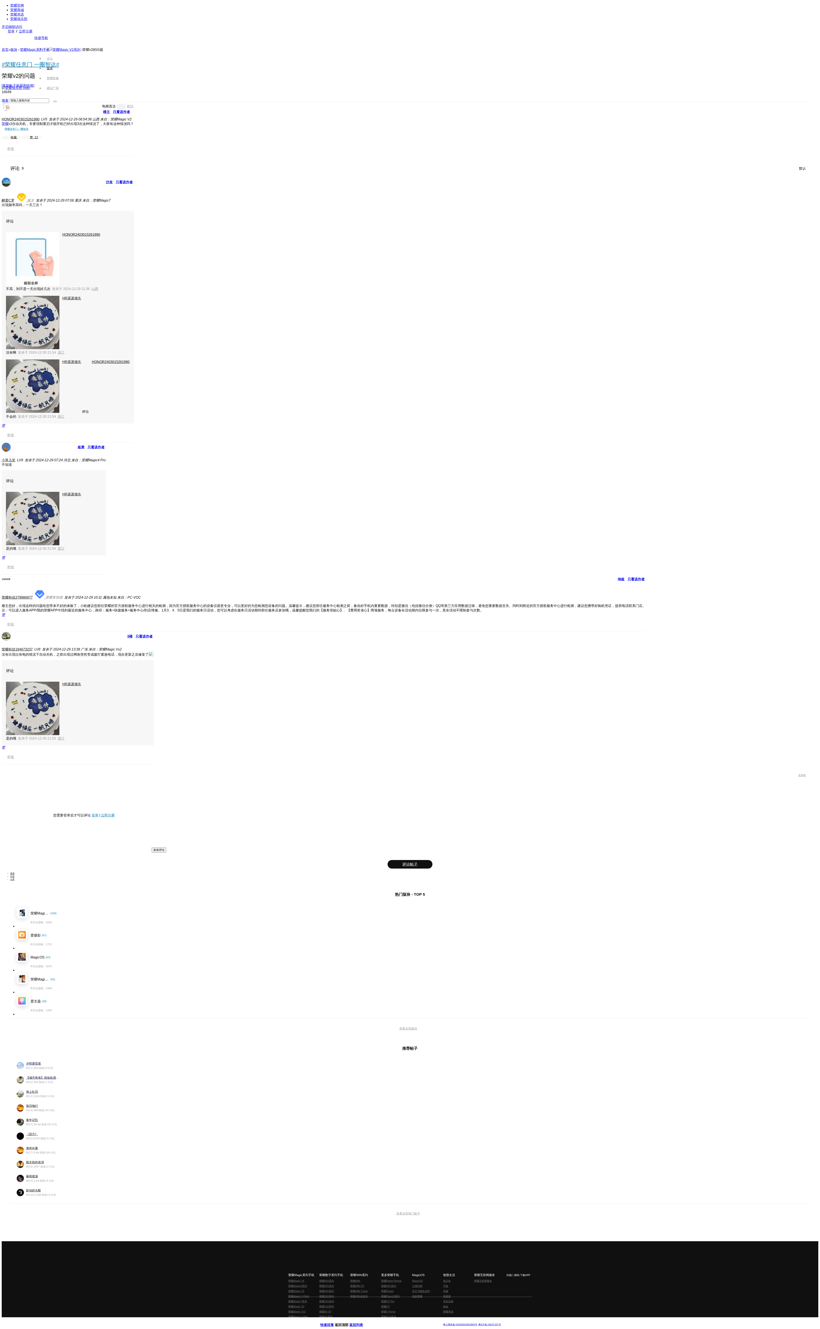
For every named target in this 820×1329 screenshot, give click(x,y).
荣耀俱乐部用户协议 (331, 1321)
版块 (13, 49)
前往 (130, 106)
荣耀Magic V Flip (298, 1316)
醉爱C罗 (8, 200)
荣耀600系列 (326, 1280)
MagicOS (417, 1280)
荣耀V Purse (388, 1311)
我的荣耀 (417, 1296)
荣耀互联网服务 (483, 1280)
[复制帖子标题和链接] (18, 85)
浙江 (61, 352)
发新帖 (802, 775)
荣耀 (5, 124)
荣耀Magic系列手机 (35, 49)
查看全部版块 (408, 1028)
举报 (10, 149)
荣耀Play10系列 (390, 1296)
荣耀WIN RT (357, 1286)
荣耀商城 (17, 10)
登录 (11, 31)
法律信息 (396, 1321)
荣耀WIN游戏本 (359, 1296)
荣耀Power (387, 1291)
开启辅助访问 (12, 27)
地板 (621, 579)
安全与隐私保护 (421, 1291)
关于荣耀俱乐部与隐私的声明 (360, 1321)
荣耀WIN (355, 1280)
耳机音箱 (448, 1301)
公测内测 (417, 1286)
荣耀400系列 (326, 1291)
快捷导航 (41, 38)
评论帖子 (410, 864)
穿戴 (445, 1291)
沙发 (109, 182)
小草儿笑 (8, 460)
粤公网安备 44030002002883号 (460, 1324)
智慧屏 (447, 1296)
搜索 (5, 100)
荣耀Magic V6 (296, 1280)
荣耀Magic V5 (296, 1291)
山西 (94, 289)
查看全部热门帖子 (408, 1213)
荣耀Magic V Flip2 (298, 1296)
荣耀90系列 (325, 1316)
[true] (55, 101)
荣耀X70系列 (388, 1316)
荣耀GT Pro (387, 1301)
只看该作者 (121, 112)
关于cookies (383, 1321)
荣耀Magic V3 (296, 1306)
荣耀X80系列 (388, 1286)
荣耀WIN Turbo (359, 1291)
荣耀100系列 (326, 1306)
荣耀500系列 (326, 1286)
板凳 (81, 447)
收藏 (14, 137)
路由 (445, 1306)
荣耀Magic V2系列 (67, 49)
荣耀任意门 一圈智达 (16, 128)
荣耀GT (385, 1306)
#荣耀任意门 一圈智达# (30, 64)
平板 (445, 1286)
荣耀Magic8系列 (297, 1286)
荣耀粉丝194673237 (17, 649)
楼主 (106, 112)
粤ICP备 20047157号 (489, 1324)
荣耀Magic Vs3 (297, 1311)
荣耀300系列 (326, 1296)
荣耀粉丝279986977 (17, 597)
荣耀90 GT (325, 1311)
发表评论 (158, 849)
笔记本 (447, 1280)
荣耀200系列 (326, 1301)
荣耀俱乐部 (18, 19)
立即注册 (25, 31)
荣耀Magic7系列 (297, 1301)
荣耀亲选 (17, 14)
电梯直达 (109, 106)
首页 (50, 48)
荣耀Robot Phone (391, 1280)
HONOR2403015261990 (21, 119)
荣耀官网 (17, 5)
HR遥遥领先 (71, 298)
